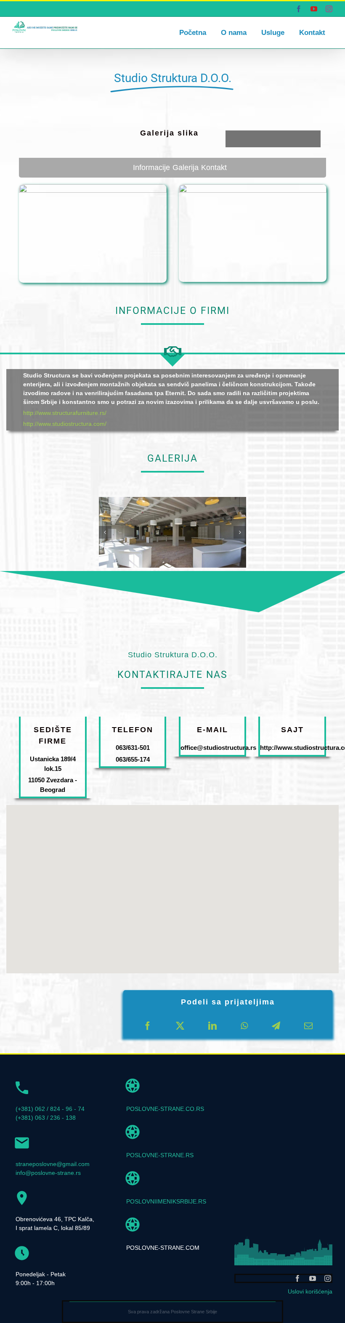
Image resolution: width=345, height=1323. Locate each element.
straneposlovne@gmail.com (53, 1164)
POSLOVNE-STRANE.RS (160, 1155)
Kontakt (214, 167)
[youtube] (312, 1278)
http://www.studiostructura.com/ (64, 423)
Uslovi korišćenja (310, 1291)
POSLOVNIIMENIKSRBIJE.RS (166, 1201)
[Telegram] (276, 1026)
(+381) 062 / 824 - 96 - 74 (50, 1108)
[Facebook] (147, 1026)
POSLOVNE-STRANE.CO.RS (165, 1108)
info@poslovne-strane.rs (48, 1172)
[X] (180, 1026)
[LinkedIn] (212, 1026)
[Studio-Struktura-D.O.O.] (173, 500)
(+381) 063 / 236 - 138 (46, 1117)
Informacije (151, 167)
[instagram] (327, 1278)
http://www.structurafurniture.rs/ (64, 412)
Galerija (185, 167)
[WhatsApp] (244, 1026)
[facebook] (297, 1278)
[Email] (308, 1026)
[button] (105, 532)
